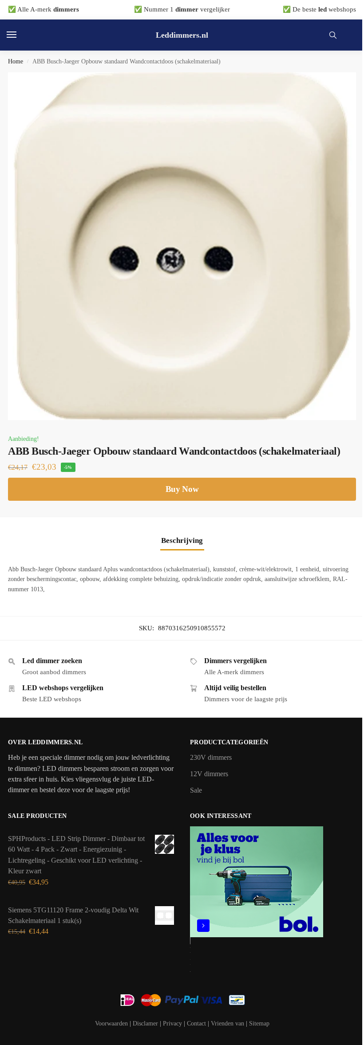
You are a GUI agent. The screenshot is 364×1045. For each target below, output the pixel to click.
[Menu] (20, 35)
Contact (196, 1023)
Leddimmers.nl (182, 35)
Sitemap (259, 1023)
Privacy (172, 1023)
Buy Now (182, 489)
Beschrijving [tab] (182, 540)
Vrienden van (227, 1023)
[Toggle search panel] (332, 35)
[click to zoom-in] (182, 246)
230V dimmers (211, 758)
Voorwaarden (111, 1023)
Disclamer (145, 1023)
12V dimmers (209, 774)
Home (15, 61)
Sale (196, 790)
